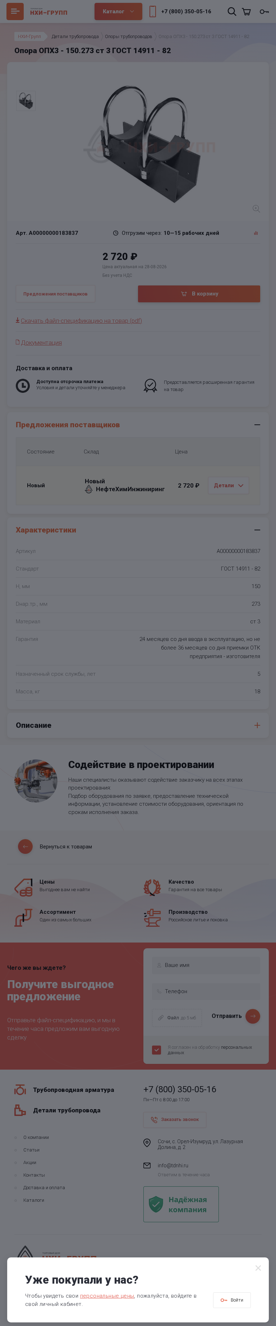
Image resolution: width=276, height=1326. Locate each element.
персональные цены (107, 1296)
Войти (237, 1300)
